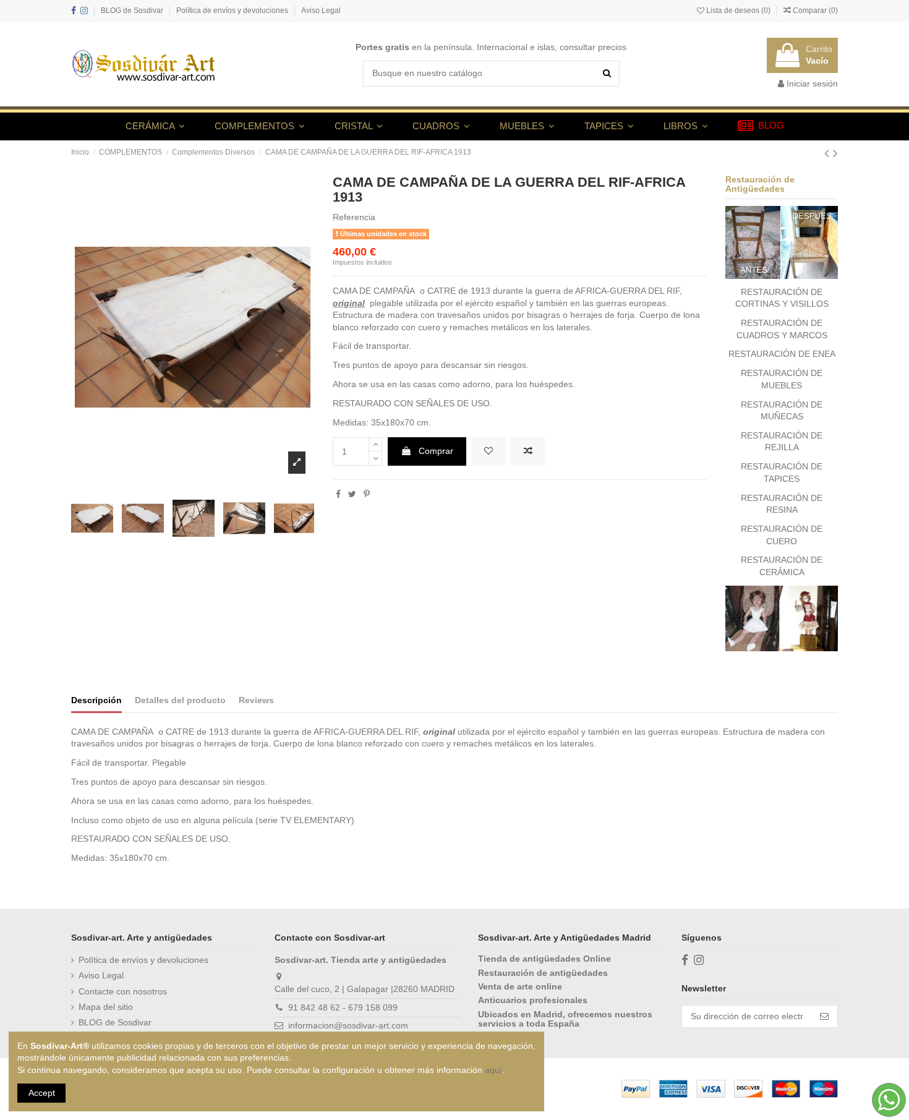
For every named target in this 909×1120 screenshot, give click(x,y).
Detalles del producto (180, 700)
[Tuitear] (352, 494)
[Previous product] (828, 153)
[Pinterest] (367, 494)
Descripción (96, 700)
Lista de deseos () (738, 10)
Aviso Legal (321, 10)
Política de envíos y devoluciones (233, 10)
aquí (493, 1070)
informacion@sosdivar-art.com (348, 1025)
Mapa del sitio (106, 1007)
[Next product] (835, 153)
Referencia (354, 217)
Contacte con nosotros (123, 991)
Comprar (436, 451)
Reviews (256, 700)
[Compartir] (338, 494)
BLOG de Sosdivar (133, 10)
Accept (41, 1093)
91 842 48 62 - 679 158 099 (343, 1007)
